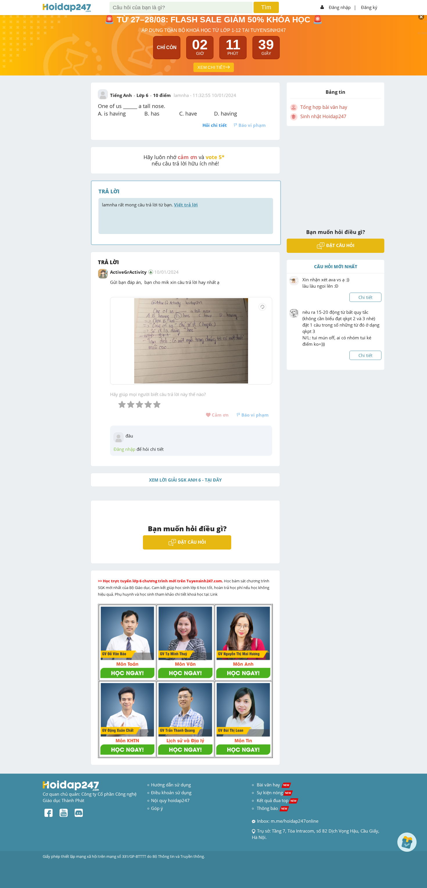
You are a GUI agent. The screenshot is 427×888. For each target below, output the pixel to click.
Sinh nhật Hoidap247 (323, 116)
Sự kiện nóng (274, 792)
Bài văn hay (272, 785)
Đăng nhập (340, 7)
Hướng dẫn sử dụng (171, 785)
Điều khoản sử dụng (171, 792)
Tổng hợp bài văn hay (323, 107)
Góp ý (157, 808)
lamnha (181, 95)
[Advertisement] (335, 173)
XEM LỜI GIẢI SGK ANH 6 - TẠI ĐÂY (185, 480)
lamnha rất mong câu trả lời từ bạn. (150, 205)
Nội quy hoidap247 (170, 800)
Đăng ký (369, 7)
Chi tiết (365, 297)
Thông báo (272, 808)
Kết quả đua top (277, 800)
